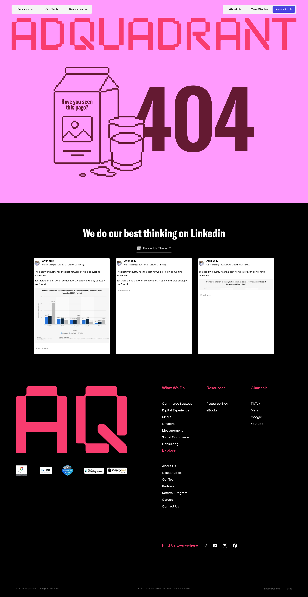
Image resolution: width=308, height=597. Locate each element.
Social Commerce (175, 437)
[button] (25, 9)
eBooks (212, 410)
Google (256, 417)
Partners (168, 486)
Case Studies (172, 473)
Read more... (43, 348)
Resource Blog (217, 404)
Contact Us (170, 506)
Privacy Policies (271, 589)
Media (166, 417)
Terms (289, 589)
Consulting (170, 444)
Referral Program (175, 493)
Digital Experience (175, 410)
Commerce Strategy (177, 404)
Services (23, 9)
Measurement (172, 430)
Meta (254, 410)
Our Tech (168, 479)
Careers (168, 500)
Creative (168, 424)
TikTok (255, 404)
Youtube (257, 424)
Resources (76, 9)
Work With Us (284, 9)
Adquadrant (31, 589)
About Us (169, 466)
